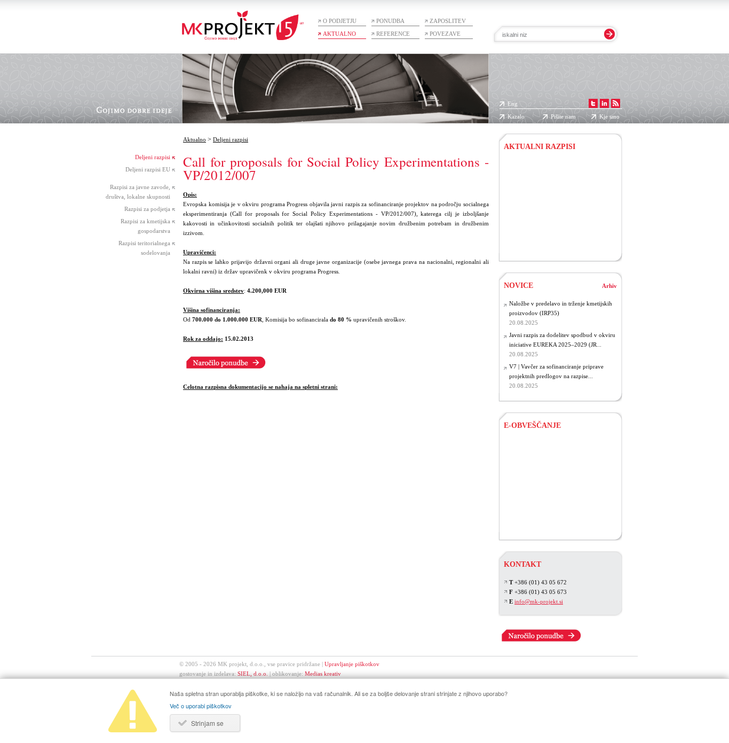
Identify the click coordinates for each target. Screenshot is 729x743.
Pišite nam (563, 116)
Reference (393, 33)
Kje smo (609, 116)
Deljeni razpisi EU (147, 169)
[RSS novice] (616, 103)
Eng (513, 103)
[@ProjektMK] (594, 103)
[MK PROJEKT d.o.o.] (605, 103)
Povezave (445, 33)
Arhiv (609, 286)
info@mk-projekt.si (538, 601)
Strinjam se (207, 723)
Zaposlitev (448, 21)
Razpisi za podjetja (147, 209)
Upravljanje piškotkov (351, 664)
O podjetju (339, 21)
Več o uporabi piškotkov (201, 705)
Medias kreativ (323, 673)
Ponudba (390, 21)
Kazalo (516, 116)
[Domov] (243, 20)
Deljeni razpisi (152, 157)
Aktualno (339, 33)
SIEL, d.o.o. (252, 673)
